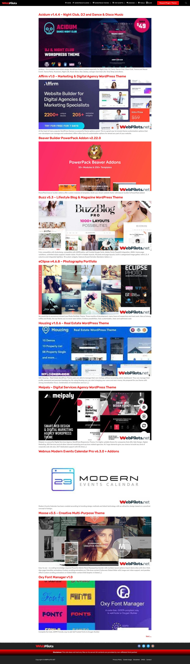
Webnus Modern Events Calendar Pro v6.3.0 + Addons (79, 451)
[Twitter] (148, 646)
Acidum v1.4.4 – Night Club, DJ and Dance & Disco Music (81, 14)
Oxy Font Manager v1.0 (56, 577)
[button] (186, 3)
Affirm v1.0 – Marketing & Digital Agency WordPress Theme (82, 76)
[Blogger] (152, 646)
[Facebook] (139, 646)
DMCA (143, 660)
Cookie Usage (127, 660)
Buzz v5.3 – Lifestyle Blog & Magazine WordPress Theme (81, 197)
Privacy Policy (117, 660)
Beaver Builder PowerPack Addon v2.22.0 (70, 138)
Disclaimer (136, 660)
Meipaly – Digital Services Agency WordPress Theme (77, 387)
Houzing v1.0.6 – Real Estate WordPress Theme (74, 323)
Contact (149, 660)
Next (148, 636)
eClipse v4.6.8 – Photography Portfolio (68, 261)
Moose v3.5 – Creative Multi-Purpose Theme (72, 513)
